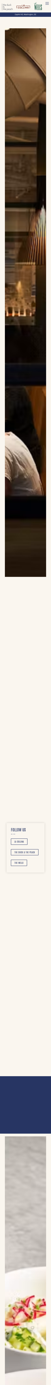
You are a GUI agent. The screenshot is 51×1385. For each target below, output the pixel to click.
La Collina (19, 841)
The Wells (19, 862)
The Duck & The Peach (24, 852)
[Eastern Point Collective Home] (22, 6)
